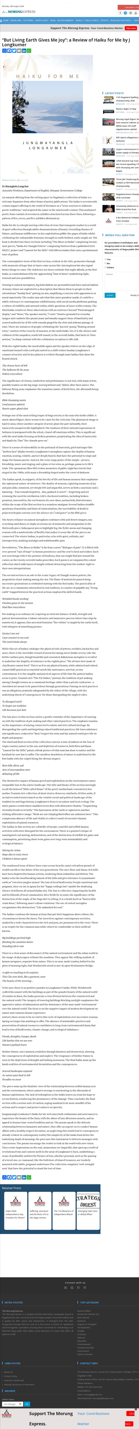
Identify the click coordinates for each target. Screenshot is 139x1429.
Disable (80, 1330)
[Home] (19, 11)
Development (83, 1327)
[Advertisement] (19, 1253)
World (79, 20)
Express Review (85, 1354)
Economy (81, 1334)
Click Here (131, 28)
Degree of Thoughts (87, 1324)
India (53, 20)
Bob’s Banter (83, 1317)
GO (27, 1404)
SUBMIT (110, 295)
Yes (108, 259)
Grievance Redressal (14, 1380)
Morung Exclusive (124, 133)
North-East (42, 20)
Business (81, 1321)
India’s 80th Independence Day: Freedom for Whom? (15, 1214)
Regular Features (121, 20)
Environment (83, 1351)
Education (81, 1340)
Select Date (8, 1399)
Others (110, 267)
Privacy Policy (10, 1376)
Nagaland (16, 20)
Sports (105, 20)
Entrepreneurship (85, 1347)
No (108, 263)
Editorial (28, 20)
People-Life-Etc (9, 180)
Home (6, 20)
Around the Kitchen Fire (88, 1314)
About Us (8, 1372)
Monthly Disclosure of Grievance (19, 1384)
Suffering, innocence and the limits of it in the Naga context (39, 1214)
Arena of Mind (83, 1311)
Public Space (92, 20)
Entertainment (65, 20)
